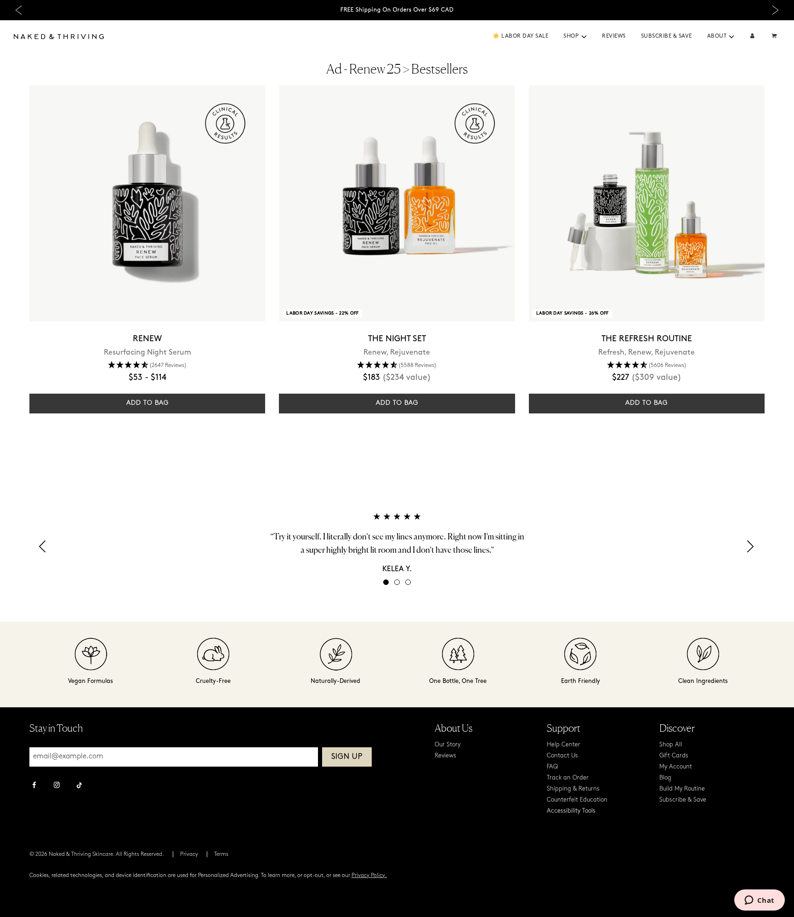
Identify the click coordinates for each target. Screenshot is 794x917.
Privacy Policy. (369, 875)
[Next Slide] (775, 10)
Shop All (670, 745)
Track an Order (568, 778)
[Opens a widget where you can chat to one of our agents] (759, 900)
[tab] (386, 582)
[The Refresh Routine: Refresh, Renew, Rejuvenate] (647, 203)
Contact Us (562, 756)
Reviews (614, 36)
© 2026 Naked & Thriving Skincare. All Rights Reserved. (96, 854)
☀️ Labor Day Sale (520, 36)
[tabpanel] (397, 543)
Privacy (189, 854)
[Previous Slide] (18, 10)
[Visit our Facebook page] (34, 786)
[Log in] (752, 36)
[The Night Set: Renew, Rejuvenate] (397, 203)
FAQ (552, 767)
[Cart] (775, 36)
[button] (584, 37)
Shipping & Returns (573, 789)
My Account (675, 767)
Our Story (447, 745)
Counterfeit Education (577, 800)
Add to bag (147, 403)
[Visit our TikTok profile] (79, 784)
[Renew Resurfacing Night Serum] (147, 203)
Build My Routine (682, 789)
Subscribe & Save (666, 36)
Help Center (563, 745)
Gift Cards (673, 756)
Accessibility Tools (571, 811)
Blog (665, 778)
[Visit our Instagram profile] (56, 786)
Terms (221, 854)
